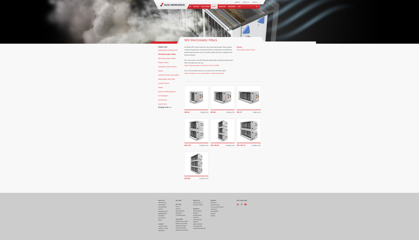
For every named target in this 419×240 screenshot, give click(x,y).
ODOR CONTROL (198, 224)
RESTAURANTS (180, 211)
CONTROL (196, 217)
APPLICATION (197, 220)
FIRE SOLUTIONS (181, 228)
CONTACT (255, 2)
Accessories (162, 100)
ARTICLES (214, 203)
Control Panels (163, 83)
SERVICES (222, 7)
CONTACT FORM (163, 228)
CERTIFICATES (215, 205)
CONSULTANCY (197, 211)
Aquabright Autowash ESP (168, 50)
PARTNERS (161, 216)
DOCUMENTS (214, 211)
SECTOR (196, 7)
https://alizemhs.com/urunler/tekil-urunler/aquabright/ (204, 73)
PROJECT (195, 213)
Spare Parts (162, 104)
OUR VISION (161, 205)
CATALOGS (214, 209)
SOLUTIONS (205, 7)
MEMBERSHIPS (162, 213)
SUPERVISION (197, 215)
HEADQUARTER (162, 211)
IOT (239, 7)
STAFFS (160, 209)
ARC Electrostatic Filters (167, 58)
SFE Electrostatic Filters (167, 54)
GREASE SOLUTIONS (182, 221)
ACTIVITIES (161, 218)
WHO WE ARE (162, 203)
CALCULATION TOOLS (217, 207)
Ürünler (239, 47)
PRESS (160, 220)
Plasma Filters (163, 62)
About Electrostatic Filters (246, 50)
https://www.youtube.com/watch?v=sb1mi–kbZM (201, 65)
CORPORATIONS (180, 215)
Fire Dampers (163, 96)
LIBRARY (237, 2)
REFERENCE (232, 7)
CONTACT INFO (162, 226)
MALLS (178, 206)
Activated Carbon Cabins (167, 67)
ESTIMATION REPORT (199, 228)
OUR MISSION (162, 207)
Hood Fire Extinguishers (167, 92)
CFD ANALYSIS (197, 226)
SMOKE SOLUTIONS (181, 223)
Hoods (160, 87)
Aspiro (160, 71)
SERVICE (195, 222)
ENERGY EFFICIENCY (182, 230)
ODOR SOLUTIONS (181, 226)
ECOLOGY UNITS (198, 205)
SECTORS (178, 200)
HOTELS (178, 209)
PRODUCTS (196, 200)
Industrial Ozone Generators (168, 75)
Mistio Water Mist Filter (166, 79)
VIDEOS (213, 216)
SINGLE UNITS (197, 203)
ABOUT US (246, 2)
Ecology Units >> (164, 107)
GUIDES (213, 213)
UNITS (214, 7)
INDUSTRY (179, 213)
